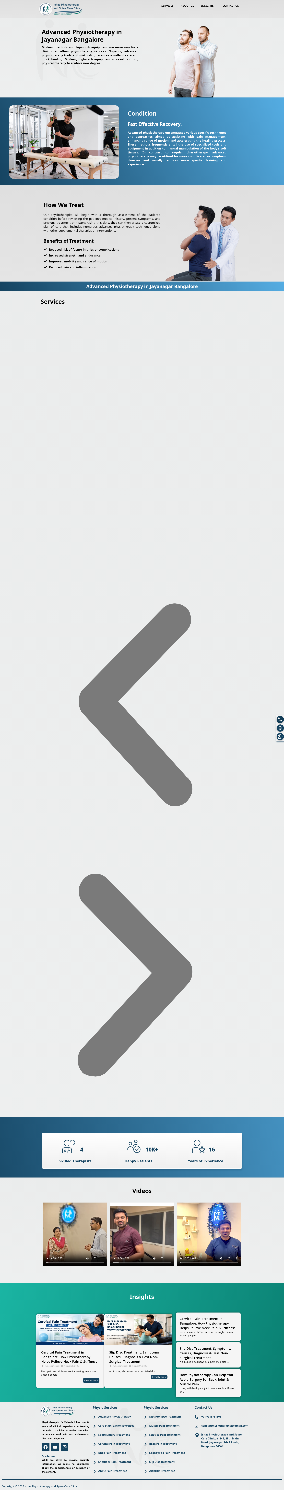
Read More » (91, 1380)
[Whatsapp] (280, 736)
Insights (207, 6)
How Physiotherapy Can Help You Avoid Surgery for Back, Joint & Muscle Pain (206, 1379)
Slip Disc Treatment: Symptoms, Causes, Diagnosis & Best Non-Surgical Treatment (135, 1357)
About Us (187, 6)
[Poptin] (280, 728)
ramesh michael (52, 1366)
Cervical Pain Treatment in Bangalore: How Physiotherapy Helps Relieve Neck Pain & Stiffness (69, 1357)
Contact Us (231, 6)
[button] (208, 6)
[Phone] (280, 719)
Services (167, 6)
